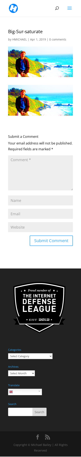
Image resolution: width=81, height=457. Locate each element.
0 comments (57, 39)
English (17, 391)
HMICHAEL (19, 39)
